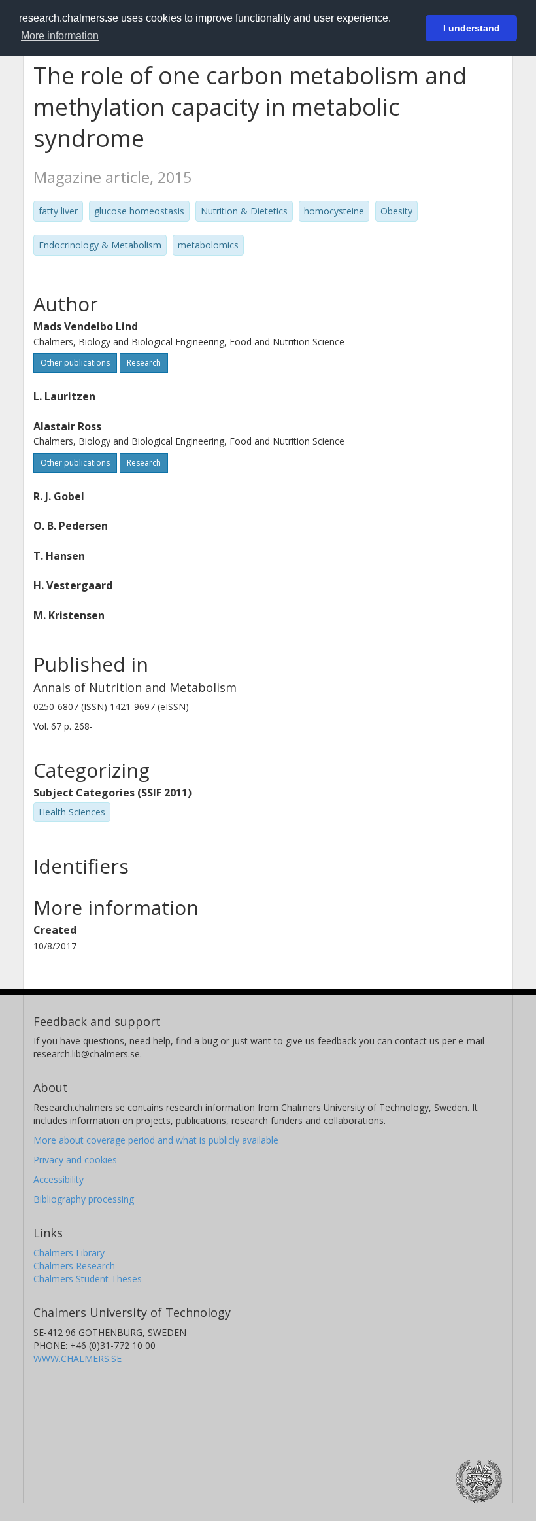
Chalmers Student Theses (87, 1279)
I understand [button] (471, 28)
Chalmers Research (74, 1265)
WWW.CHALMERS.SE (77, 1358)
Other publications (75, 362)
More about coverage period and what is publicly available (155, 1140)
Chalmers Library (69, 1252)
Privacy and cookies (75, 1160)
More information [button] (60, 35)
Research (144, 362)
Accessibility (58, 1179)
